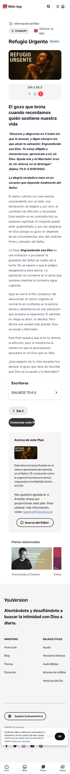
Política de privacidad (20, 741)
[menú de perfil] (60, 6)
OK (60, 736)
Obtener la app (46, 30)
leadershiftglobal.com (38, 512)
